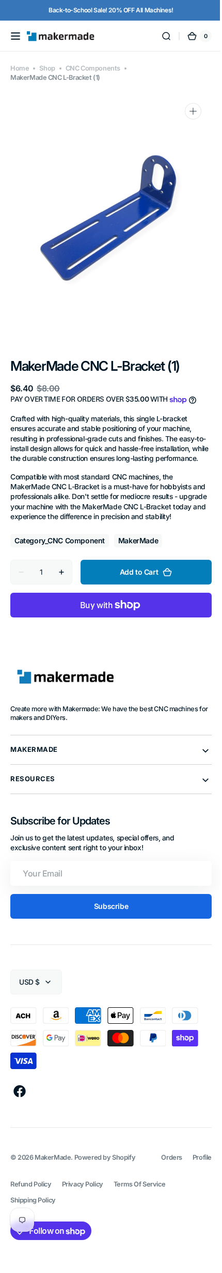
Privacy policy (82, 1204)
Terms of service (139, 1204)
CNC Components (93, 68)
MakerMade (53, 1177)
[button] (15, 36)
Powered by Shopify (105, 1177)
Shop (47, 68)
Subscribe (107, 926)
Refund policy (31, 1204)
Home (19, 68)
